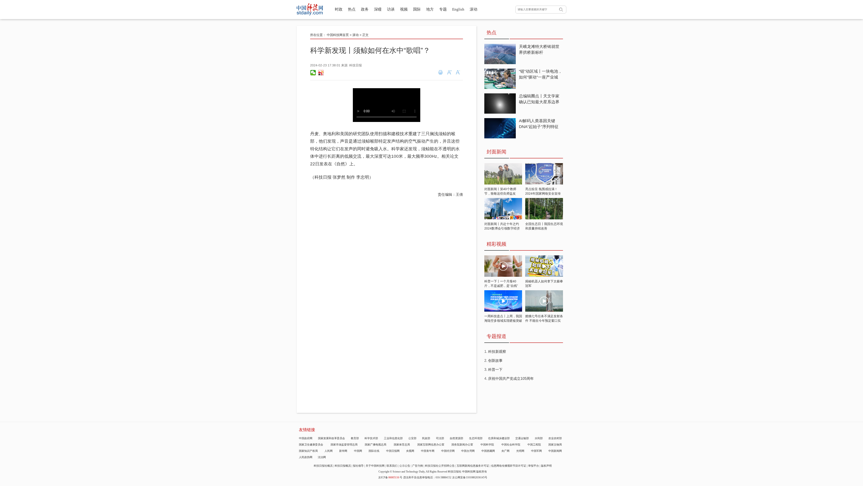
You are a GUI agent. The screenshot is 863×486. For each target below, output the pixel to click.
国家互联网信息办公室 (430, 444)
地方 (430, 9)
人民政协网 (305, 457)
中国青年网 (427, 450)
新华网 (343, 450)
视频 (404, 9)
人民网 (329, 450)
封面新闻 (496, 152)
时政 (339, 9)
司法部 (440, 438)
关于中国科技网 (375, 465)
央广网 (505, 450)
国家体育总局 (402, 444)
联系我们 (392, 465)
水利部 (539, 438)
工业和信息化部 (393, 438)
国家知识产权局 (308, 450)
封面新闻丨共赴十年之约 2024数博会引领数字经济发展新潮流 (502, 228)
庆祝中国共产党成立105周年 (511, 378)
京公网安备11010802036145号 (469, 477)
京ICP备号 (390, 477)
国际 (417, 9)
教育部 (355, 438)
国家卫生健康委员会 (311, 444)
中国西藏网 (488, 450)
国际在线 (374, 450)
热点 (352, 9)
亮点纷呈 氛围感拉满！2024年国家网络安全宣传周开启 (543, 193)
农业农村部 (555, 438)
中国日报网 (393, 450)
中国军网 (536, 450)
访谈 (391, 9)
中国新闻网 (555, 450)
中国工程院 (534, 444)
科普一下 (495, 369)
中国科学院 (487, 444)
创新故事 (495, 360)
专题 (443, 9)
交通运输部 (522, 438)
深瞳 (378, 9)
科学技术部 (371, 438)
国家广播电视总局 (375, 444)
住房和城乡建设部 (499, 438)
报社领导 (358, 465)
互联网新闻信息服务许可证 (473, 465)
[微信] (313, 73)
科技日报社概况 (323, 465)
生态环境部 (476, 438)
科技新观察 (497, 351)
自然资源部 (456, 438)
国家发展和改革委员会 (331, 438)
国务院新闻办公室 (462, 444)
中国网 (358, 450)
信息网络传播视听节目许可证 (508, 465)
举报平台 (533, 465)
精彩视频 (496, 244)
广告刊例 (417, 465)
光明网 (520, 450)
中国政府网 (305, 438)
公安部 (412, 438)
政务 (365, 9)
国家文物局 (555, 444)
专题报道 (496, 336)
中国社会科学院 (510, 444)
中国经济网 (448, 450)
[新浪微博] (321, 73)
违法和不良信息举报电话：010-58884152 (427, 477)
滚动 (473, 9)
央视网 (410, 450)
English (458, 9)
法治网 (322, 457)
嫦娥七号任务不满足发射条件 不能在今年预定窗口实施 (544, 320)
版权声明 (546, 465)
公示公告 (404, 465)
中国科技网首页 (338, 35)
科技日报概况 (343, 465)
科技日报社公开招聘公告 (440, 465)
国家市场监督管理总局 (344, 444)
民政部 (426, 438)
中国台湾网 (468, 450)
